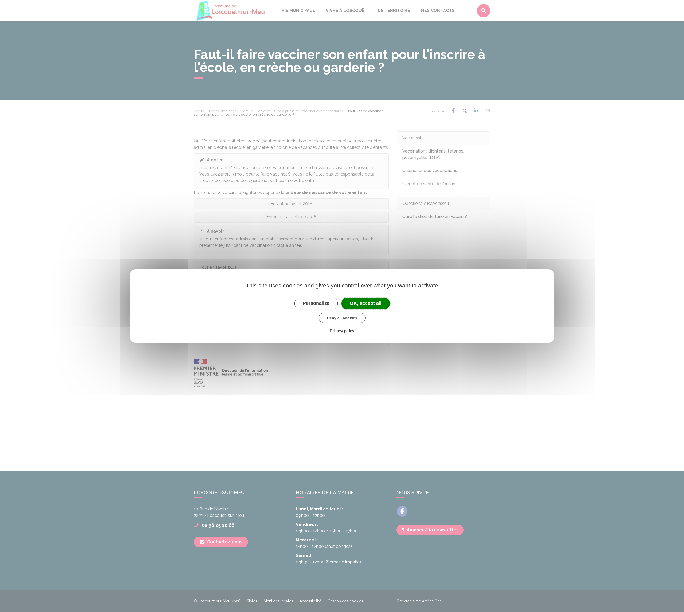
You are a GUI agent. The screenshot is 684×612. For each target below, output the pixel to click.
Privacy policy (342, 331)
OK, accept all (366, 303)
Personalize (316, 303)
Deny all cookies (342, 318)
